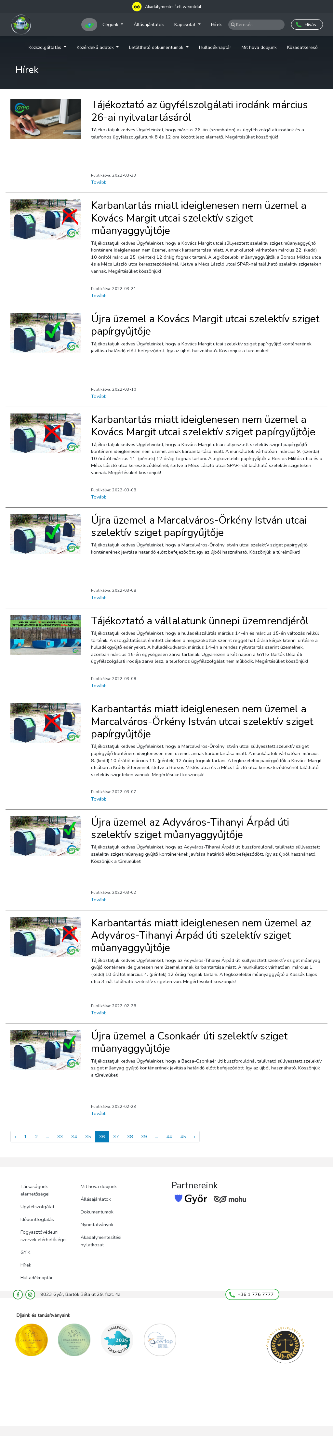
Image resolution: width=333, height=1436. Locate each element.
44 (169, 1136)
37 (116, 1136)
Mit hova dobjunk (259, 47)
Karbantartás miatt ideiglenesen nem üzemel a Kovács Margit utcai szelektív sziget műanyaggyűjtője (198, 218)
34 (74, 1136)
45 (183, 1136)
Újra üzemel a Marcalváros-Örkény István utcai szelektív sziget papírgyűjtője (199, 526)
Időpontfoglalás (37, 1219)
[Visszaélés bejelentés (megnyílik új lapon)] (285, 1345)
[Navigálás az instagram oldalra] (30, 1294)
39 (144, 1136)
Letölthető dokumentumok (157, 47)
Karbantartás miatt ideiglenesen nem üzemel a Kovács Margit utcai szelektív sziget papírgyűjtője (203, 426)
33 (60, 1136)
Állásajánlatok (149, 24)
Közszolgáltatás (45, 47)
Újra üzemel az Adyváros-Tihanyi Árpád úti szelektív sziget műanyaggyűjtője (190, 828)
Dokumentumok (97, 1212)
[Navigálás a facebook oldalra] (18, 1294)
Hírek (216, 24)
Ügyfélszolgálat (37, 1206)
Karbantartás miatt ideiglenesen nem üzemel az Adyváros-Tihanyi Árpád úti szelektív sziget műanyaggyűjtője (201, 935)
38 (130, 1136)
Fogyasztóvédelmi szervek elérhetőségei (43, 1236)
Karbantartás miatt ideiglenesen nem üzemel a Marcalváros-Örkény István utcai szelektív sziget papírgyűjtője (202, 721)
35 (88, 1136)
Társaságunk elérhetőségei (34, 1190)
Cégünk (111, 24)
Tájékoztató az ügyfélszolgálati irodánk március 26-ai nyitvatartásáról (199, 111)
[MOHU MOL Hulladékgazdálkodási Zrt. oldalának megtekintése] (230, 1199)
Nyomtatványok (97, 1224)
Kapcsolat (185, 24)
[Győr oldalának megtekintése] (191, 1199)
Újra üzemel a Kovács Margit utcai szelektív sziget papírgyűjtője (205, 325)
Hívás (310, 24)
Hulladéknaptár (215, 47)
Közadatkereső (302, 47)
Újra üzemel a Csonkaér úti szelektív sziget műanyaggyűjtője (189, 1042)
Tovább (99, 182)
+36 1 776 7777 (255, 1294)
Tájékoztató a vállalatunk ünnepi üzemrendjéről (200, 621)
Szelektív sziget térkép (89, 24)
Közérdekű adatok (96, 47)
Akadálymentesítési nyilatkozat (101, 1241)
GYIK (25, 1252)
